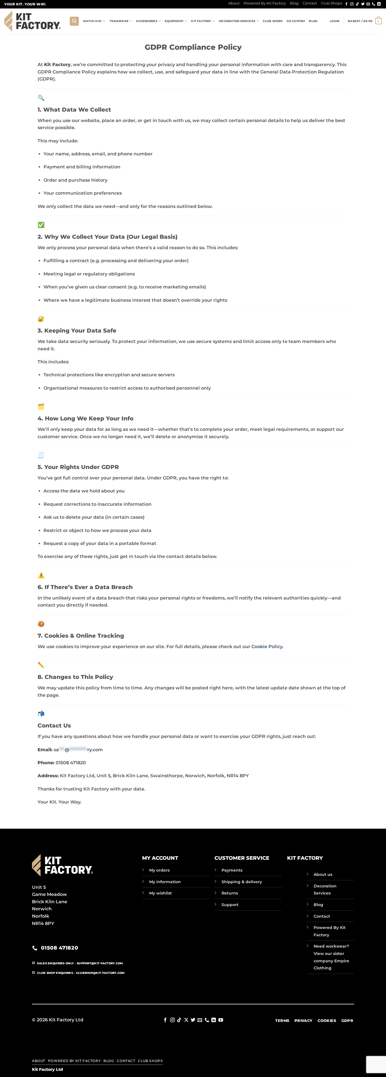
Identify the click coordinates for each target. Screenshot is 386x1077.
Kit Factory (201, 21)
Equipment (174, 21)
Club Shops (331, 3)
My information (165, 881)
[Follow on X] (186, 1020)
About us (323, 874)
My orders (159, 870)
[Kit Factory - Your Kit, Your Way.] (32, 21)
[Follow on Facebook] (346, 4)
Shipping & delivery (242, 881)
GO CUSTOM (296, 21)
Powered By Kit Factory (265, 3)
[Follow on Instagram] (352, 4)
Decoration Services (237, 21)
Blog (294, 3)
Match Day (92, 21)
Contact (310, 3)
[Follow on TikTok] (357, 4)
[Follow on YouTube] (220, 1020)
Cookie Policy (266, 646)
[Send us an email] (368, 4)
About (234, 3)
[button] (334, 21)
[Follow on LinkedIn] (379, 4)
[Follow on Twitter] (363, 4)
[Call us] (373, 4)
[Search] (74, 21)
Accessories (146, 21)
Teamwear (118, 21)
